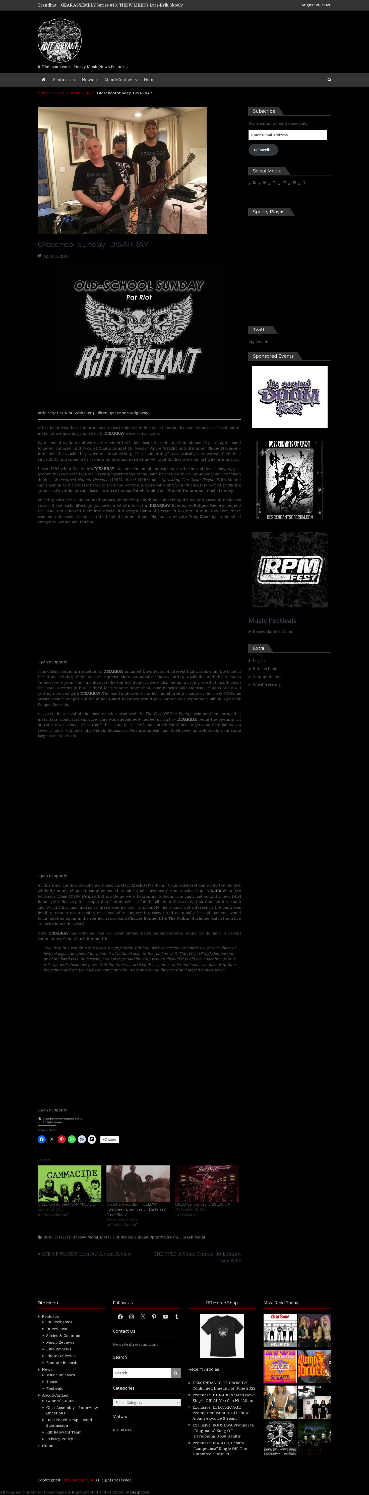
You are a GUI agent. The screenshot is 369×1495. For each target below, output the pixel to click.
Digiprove (139, 1492)
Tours (51, 1382)
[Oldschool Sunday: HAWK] (314, 1331)
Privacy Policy (59, 1439)
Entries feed (264, 668)
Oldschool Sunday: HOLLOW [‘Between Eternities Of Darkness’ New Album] (136, 1209)
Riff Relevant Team (64, 1432)
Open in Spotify (52, 662)
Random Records (62, 1362)
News (87, 80)
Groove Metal (85, 1237)
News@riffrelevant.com (135, 1344)
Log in (259, 660)
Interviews (56, 1329)
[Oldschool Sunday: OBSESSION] (207, 1183)
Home (150, 80)
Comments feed (268, 676)
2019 (48, 1237)
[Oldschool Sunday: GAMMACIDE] (69, 1183)
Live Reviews (58, 1349)
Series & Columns (63, 1335)
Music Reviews (60, 1342)
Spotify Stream (164, 1237)
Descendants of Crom (273, 631)
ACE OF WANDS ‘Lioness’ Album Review (86, 1254)
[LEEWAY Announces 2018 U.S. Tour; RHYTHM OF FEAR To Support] (280, 1438)
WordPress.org (267, 684)
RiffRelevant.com (78, 1480)
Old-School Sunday (130, 1237)
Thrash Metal (192, 1237)
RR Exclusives (59, 1322)
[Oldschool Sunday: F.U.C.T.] (314, 1403)
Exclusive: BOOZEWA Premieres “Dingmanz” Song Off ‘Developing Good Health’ (223, 1431)
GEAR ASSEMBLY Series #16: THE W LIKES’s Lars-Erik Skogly (122, 5)
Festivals (54, 1388)
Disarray (62, 1237)
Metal (105, 1237)
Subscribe (263, 150)
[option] (137, 5)
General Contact (61, 1401)
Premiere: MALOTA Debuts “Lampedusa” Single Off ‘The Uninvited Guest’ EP (220, 1448)
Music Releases (60, 1375)
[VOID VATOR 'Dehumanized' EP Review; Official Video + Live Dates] (280, 1367)
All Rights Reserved (53, 1122)
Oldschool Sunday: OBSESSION (203, 1204)
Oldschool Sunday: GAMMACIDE (66, 1204)
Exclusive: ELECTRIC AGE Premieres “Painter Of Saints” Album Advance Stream (221, 1413)
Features (62, 80)
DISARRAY (90, 693)
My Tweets (259, 342)
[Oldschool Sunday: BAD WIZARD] (280, 1403)
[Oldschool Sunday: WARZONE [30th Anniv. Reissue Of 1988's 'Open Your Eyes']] (280, 1331)
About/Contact (118, 80)
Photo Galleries (61, 1356)
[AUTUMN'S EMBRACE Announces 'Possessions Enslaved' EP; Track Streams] (314, 1367)
